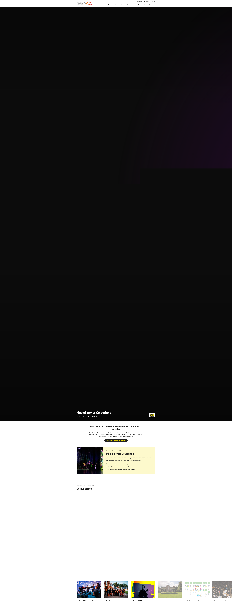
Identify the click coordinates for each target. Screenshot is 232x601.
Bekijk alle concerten (116, 536)
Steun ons (151, 5)
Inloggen (140, 1)
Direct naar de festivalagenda (116, 440)
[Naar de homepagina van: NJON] (84, 3)
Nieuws (145, 5)
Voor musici (129, 5)
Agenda (123, 5)
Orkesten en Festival (112, 5)
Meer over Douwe (84, 503)
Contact (148, 1)
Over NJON (137, 5)
